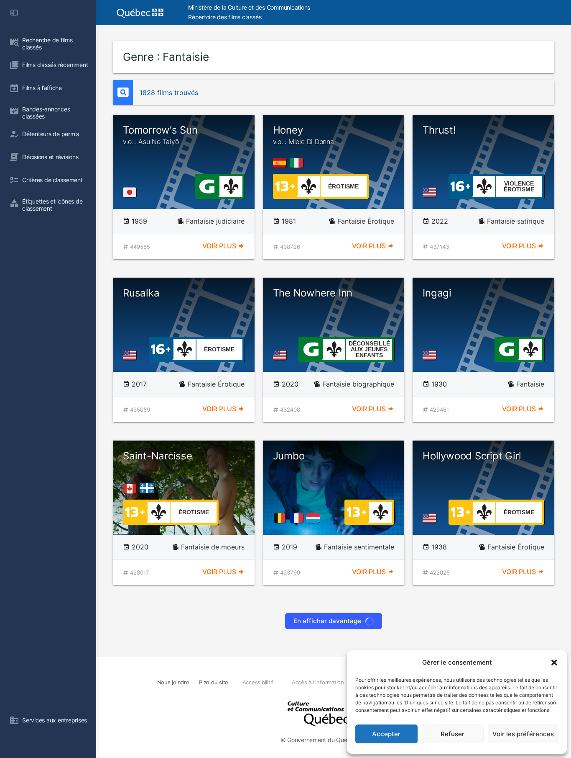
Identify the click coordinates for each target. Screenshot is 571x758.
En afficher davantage (327, 621)
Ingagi (437, 293)
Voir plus (220, 246)
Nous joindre (173, 682)
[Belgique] (281, 518)
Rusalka (141, 293)
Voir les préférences (523, 734)
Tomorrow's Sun (160, 135)
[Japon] (131, 192)
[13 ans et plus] (285, 185)
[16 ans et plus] (460, 185)
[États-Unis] (431, 192)
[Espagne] (281, 163)
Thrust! (439, 130)
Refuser (452, 734)
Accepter (386, 734)
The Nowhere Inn (312, 293)
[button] (554, 662)
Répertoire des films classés (224, 17)
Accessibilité (258, 682)
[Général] (206, 185)
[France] (298, 518)
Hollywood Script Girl (472, 456)
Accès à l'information (318, 682)
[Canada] (131, 488)
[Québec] (149, 488)
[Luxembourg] (314, 518)
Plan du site (213, 682)
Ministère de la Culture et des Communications (249, 7)
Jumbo (289, 456)
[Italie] (298, 163)
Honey (303, 135)
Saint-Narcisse (157, 456)
